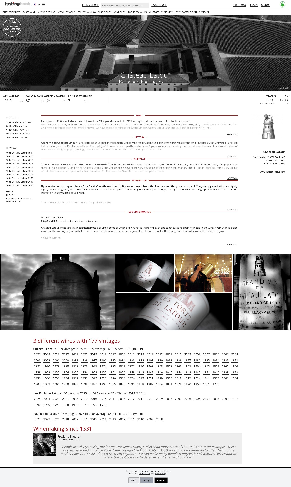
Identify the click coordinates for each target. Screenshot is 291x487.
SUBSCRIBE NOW (11, 12)
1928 (103, 378)
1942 (197, 372)
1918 (178, 378)
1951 (112, 372)
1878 (178, 384)
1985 (206, 360)
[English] (35, 4)
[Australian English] (39, 4)
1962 (215, 366)
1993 (131, 360)
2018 (103, 354)
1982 (234, 360)
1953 (93, 372)
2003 (37, 360)
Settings (147, 480)
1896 (103, 384)
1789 (215, 384)
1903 (37, 384)
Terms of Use (144, 473)
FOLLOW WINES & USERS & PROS (94, 12)
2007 (206, 354)
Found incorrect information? (19, 200)
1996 (103, 360)
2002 (46, 360)
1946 (159, 372)
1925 (122, 378)
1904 (234, 378)
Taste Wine (29, 12)
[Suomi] (44, 4)
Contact (204, 12)
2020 (84, 354)
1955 (75, 372)
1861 (206, 384)
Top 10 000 (239, 5)
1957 (56, 372)
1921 (150, 378)
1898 (84, 384)
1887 (150, 384)
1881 (169, 384)
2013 (150, 354)
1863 (197, 384)
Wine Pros (119, 12)
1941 (206, 372)
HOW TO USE (159, 5)
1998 (84, 360)
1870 (187, 384)
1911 (206, 378)
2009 (187, 354)
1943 (187, 372)
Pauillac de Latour (46, 414)
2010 (178, 354)
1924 (131, 378)
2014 (140, 354)
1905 (225, 378)
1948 (140, 372)
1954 (84, 372)
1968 (159, 366)
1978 (65, 366)
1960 (234, 366)
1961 (225, 366)
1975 (93, 366)
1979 (56, 366)
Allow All (161, 480)
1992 (140, 360)
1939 (225, 372)
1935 (56, 378)
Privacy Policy (160, 473)
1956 (65, 372)
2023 (56, 354)
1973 (112, 366)
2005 (225, 354)
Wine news (167, 12)
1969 (150, 366)
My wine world (66, 12)
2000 (65, 360)
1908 (215, 378)
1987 (187, 360)
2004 (234, 354)
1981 (37, 366)
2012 (159, 354)
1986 (197, 360)
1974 (103, 366)
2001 (56, 360)
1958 (46, 372)
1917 (187, 378)
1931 (84, 378)
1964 (197, 366)
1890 (131, 384)
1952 (103, 372)
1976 (84, 366)
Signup (265, 5)
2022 (65, 354)
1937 (37, 378)
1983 (225, 360)
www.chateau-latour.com (272, 171)
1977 (75, 366)
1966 (178, 366)
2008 (197, 354)
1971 (131, 366)
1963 (206, 366)
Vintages (154, 12)
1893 (122, 384)
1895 (112, 384)
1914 (197, 378)
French (10, 195)
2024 (46, 354)
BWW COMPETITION (186, 12)
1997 (93, 360)
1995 (112, 360)
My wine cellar (46, 12)
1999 (75, 360)
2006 (215, 354)
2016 (122, 354)
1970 (140, 366)
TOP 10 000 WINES (137, 12)
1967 (169, 366)
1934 (65, 378)
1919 (169, 378)
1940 (215, 372)
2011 (169, 354)
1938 (234, 372)
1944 (178, 372)
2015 (131, 354)
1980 (46, 366)
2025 (37, 354)
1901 (56, 384)
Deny (133, 480)
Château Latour (44, 349)
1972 (122, 366)
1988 (178, 360)
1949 (131, 372)
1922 (140, 378)
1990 (159, 360)
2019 (93, 354)
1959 (37, 372)
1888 (140, 384)
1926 (112, 378)
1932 (75, 378)
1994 (122, 360)
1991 (150, 360)
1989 (169, 360)
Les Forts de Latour (47, 393)
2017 (112, 354)
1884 (159, 384)
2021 (75, 354)
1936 (46, 378)
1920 (159, 378)
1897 (93, 384)
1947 (150, 372)
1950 (122, 372)
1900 (65, 384)
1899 (75, 384)
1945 (169, 372)
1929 (93, 378)
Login (254, 5)
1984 (215, 360)
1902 (46, 384)
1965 (187, 366)
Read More (232, 134)
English (10, 191)
